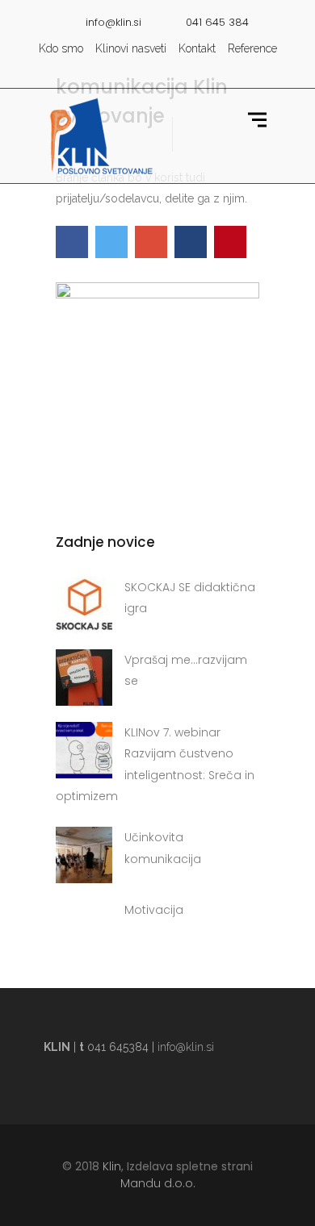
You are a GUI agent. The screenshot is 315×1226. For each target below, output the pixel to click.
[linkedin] (184, 71)
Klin (112, 1166)
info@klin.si (186, 1046)
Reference (252, 48)
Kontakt (197, 48)
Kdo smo (61, 48)
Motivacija (153, 910)
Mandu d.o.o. (157, 1183)
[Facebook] (160, 71)
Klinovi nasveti (130, 48)
